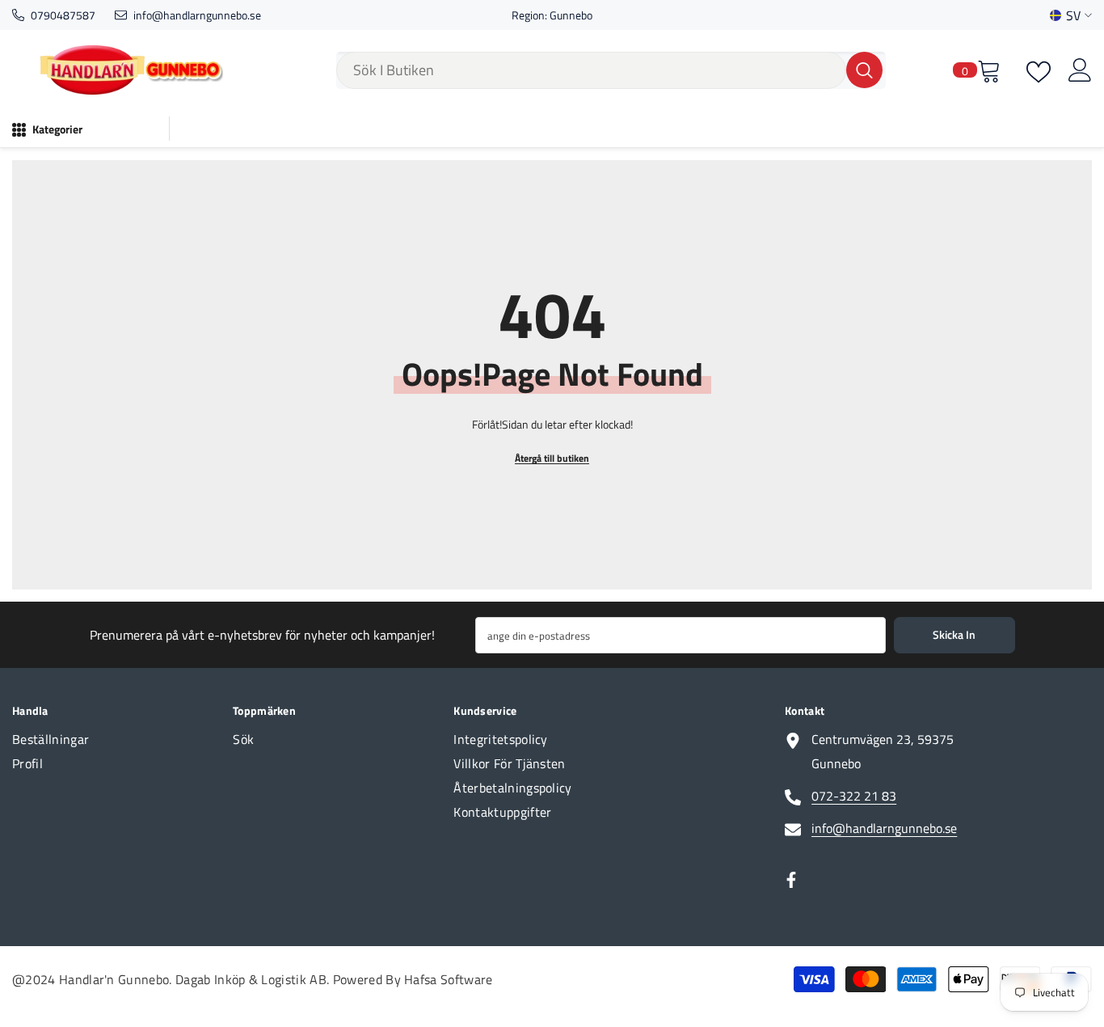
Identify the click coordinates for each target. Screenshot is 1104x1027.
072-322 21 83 (853, 795)
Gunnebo (571, 14)
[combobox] (591, 70)
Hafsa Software (448, 979)
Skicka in (954, 634)
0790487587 (63, 14)
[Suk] (611, 70)
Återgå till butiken (552, 458)
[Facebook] (791, 880)
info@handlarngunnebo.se (197, 14)
